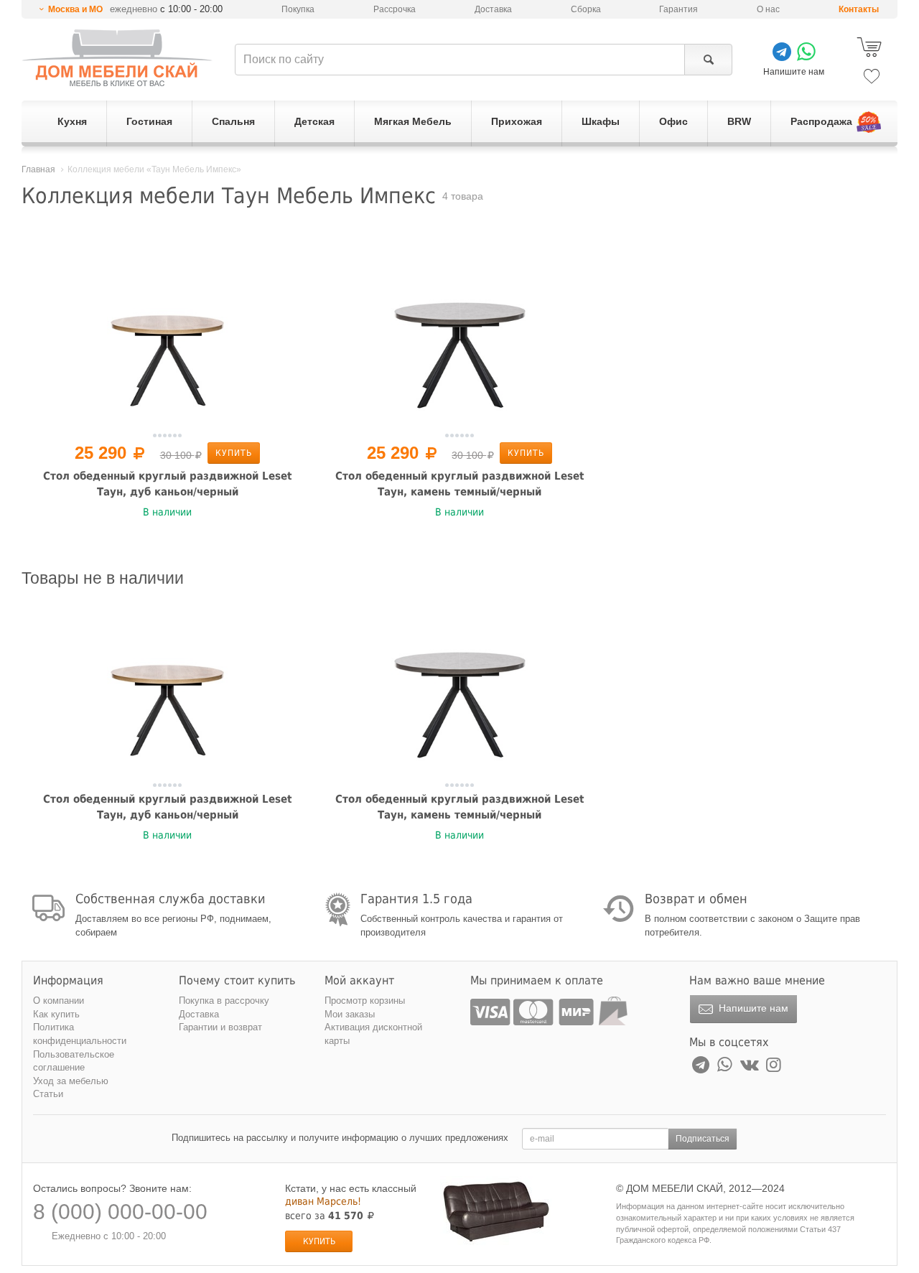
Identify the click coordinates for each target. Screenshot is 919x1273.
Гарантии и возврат (220, 1027)
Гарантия (678, 9)
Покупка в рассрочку (224, 1000)
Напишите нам (752, 1008)
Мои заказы (350, 1014)
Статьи (48, 1093)
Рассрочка (394, 9)
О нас (768, 9)
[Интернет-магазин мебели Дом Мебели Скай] (117, 57)
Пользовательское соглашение (73, 1061)
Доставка (493, 9)
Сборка (586, 9)
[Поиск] (708, 59)
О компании (58, 1000)
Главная (38, 169)
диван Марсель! (323, 1201)
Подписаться (702, 1139)
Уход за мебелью (70, 1081)
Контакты (859, 9)
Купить (233, 453)
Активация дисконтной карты (373, 1034)
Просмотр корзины (365, 1000)
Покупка (297, 9)
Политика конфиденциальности (79, 1034)
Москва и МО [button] (75, 9)
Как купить (56, 1014)
